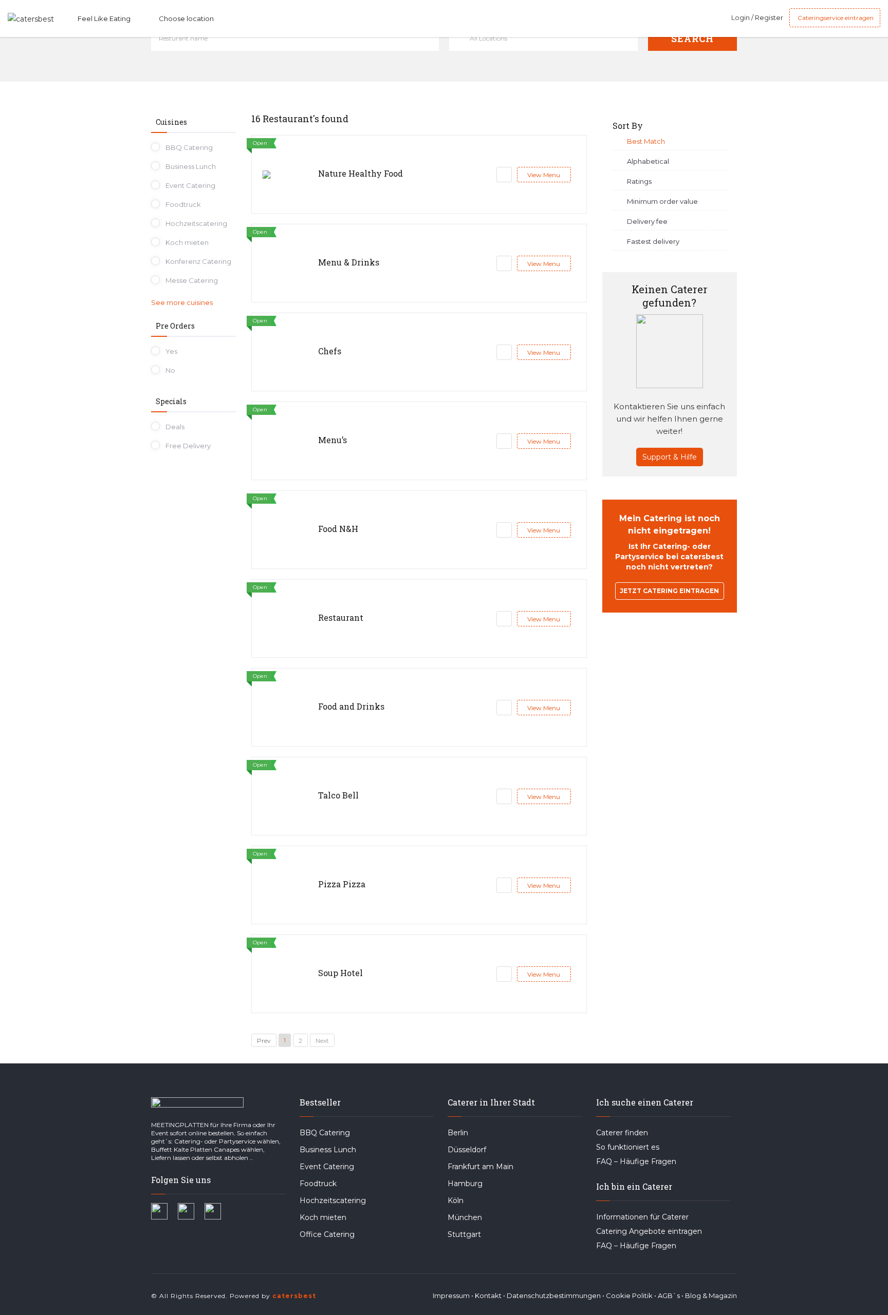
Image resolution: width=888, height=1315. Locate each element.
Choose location (186, 18)
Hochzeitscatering (196, 223)
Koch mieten (187, 242)
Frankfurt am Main (480, 1166)
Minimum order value (662, 201)
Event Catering (190, 185)
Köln (456, 1200)
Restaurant (340, 617)
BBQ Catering (189, 147)
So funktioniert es (627, 1147)
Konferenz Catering (198, 261)
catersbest (294, 1296)
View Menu (543, 175)
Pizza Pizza (341, 884)
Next (322, 1040)
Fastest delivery (653, 241)
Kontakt (488, 1295)
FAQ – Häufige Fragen (636, 1161)
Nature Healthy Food (360, 173)
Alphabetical (648, 161)
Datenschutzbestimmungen (554, 1295)
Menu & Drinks (348, 262)
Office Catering (327, 1234)
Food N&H (338, 528)
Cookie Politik (629, 1295)
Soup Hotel (340, 972)
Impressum (451, 1295)
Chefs (329, 351)
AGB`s (669, 1295)
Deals (174, 427)
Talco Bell (338, 795)
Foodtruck (183, 204)
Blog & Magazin (711, 1295)
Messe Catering (191, 280)
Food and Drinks (351, 706)
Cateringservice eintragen (835, 18)
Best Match (646, 141)
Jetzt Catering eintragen (669, 591)
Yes (171, 351)
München (465, 1217)
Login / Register (757, 17)
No (170, 370)
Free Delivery (188, 446)
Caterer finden (622, 1132)
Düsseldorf (467, 1149)
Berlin (458, 1132)
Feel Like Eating (104, 18)
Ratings (639, 181)
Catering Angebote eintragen (649, 1231)
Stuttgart (464, 1234)
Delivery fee (647, 221)
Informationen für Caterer (642, 1217)
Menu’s (332, 439)
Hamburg (465, 1183)
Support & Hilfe (669, 457)
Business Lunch (190, 166)
